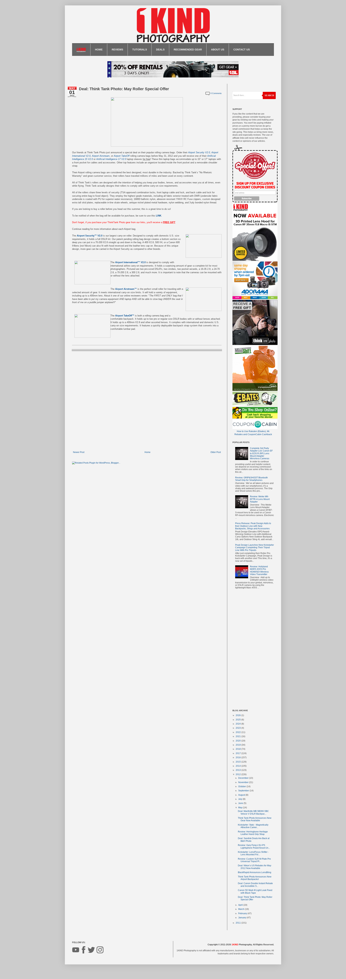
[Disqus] (147, 401)
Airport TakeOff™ (124, 315)
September (244, 790)
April (240, 905)
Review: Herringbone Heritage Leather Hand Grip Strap (253, 832)
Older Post (215, 452)
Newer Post (78, 452)
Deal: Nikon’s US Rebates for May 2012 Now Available (254, 866)
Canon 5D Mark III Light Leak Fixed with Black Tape (255, 891)
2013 (238, 770)
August (242, 795)
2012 (238, 774)
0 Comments (216, 93)
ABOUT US (217, 49)
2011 (238, 923)
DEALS (160, 49)
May (240, 807)
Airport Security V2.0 (199, 152)
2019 (238, 745)
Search (269, 95)
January (242, 917)
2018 (238, 749)
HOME (99, 49)
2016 (238, 757)
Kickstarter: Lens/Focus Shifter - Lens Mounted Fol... (253, 853)
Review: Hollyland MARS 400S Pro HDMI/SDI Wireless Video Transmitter (259, 570)
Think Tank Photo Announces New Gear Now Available (254, 819)
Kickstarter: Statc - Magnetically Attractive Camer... (253, 826)
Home (147, 452)
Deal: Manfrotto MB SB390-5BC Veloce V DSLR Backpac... (253, 812)
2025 (238, 719)
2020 (238, 740)
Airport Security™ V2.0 (89, 235)
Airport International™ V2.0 (130, 262)
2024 (238, 724)
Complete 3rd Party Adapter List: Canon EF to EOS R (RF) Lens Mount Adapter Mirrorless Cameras (261, 453)
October (242, 786)
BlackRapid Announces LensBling (254, 872)
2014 (238, 766)
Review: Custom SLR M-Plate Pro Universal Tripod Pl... (254, 860)
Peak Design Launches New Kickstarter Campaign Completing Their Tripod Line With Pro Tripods (254, 547)
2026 (238, 715)
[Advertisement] (253, 650)
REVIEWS (117, 49)
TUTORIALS (139, 49)
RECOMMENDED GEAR (188, 49)
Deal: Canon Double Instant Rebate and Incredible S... (255, 884)
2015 (238, 762)
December (243, 778)
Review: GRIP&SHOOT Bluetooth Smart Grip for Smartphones (251, 478)
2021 (238, 736)
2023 (238, 728)
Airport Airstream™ (126, 289)
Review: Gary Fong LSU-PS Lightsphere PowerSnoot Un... (254, 846)
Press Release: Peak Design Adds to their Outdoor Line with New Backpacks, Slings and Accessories (253, 526)
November (243, 782)
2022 (238, 732)
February (243, 913)
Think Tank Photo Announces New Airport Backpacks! (254, 877)
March (241, 909)
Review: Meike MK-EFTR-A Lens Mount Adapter (260, 499)
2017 (238, 753)
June (241, 803)
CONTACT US (241, 49)
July (240, 799)
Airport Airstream (101, 156)
